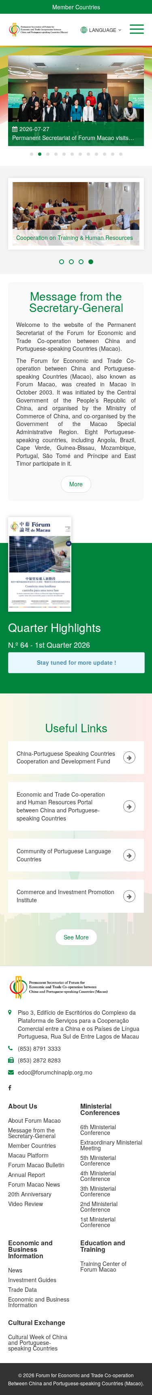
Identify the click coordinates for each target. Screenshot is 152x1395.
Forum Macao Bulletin (36, 1165)
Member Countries (76, 7)
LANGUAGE (102, 29)
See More (76, 937)
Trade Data (22, 1289)
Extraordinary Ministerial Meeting (111, 1145)
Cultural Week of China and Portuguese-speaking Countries (37, 1342)
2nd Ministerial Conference (99, 1206)
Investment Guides (32, 1280)
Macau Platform (28, 1155)
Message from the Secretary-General (32, 1133)
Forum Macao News (34, 1184)
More (76, 484)
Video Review (25, 1204)
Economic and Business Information (38, 1302)
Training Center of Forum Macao (103, 1266)
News (15, 1270)
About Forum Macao (34, 1120)
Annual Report (26, 1174)
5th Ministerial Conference (98, 1160)
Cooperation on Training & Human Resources (74, 237)
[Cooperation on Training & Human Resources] (76, 214)
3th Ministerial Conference (98, 1191)
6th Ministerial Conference (98, 1129)
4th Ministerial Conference (98, 1176)
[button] (137, 29)
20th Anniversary (29, 1194)
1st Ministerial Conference (98, 1222)
